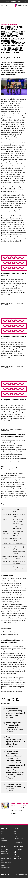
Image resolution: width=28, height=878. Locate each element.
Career (7, 1)
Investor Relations (5, 833)
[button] (2, 5)
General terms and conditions (18, 839)
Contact (19, 1)
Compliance (17, 836)
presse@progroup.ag (12, 632)
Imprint (16, 831)
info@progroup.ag (5, 867)
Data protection (18, 833)
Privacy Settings (18, 842)
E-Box (2, 831)
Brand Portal (4, 836)
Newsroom (13, 1)
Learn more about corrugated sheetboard (12, 303)
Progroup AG (5, 24)
